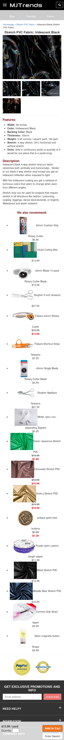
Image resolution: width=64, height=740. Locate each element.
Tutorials (31, 16)
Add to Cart (52, 728)
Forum (50, 16)
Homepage (8, 24)
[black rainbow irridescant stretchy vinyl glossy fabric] (32, 57)
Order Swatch (52, 736)
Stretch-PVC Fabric (25, 24)
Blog (12, 16)
